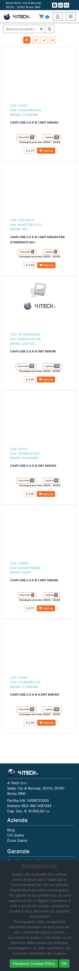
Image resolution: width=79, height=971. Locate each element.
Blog (11, 830)
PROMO (66, 29)
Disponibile (25, 137)
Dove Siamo (17, 840)
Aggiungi (47, 150)
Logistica (51, 137)
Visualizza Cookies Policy (34, 963)
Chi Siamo (15, 835)
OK (64, 963)
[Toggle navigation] (70, 16)
